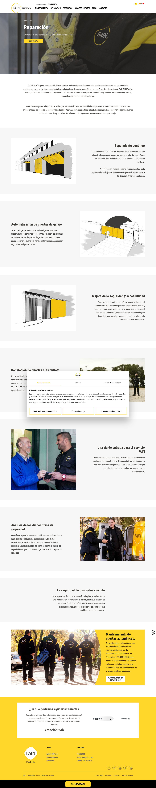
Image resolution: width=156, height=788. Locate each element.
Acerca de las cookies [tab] (112, 383)
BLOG (94, 8)
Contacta (33, 41)
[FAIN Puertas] (21, 8)
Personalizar (77, 411)
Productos (50, 761)
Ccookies (117, 776)
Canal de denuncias (127, 776)
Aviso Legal (99, 776)
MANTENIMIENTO (41, 8)
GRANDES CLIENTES (82, 8)
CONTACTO (103, 8)
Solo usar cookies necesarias (45, 411)
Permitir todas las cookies (110, 411)
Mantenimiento (52, 757)
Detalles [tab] (78, 383)
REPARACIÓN (56, 8)
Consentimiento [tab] (43, 383)
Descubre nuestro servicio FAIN (115, 679)
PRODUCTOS (67, 8)
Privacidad (108, 776)
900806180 (125, 719)
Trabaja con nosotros (84, 761)
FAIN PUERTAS (52, 4)
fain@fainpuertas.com (85, 757)
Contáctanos (79, 784)
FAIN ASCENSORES (41, 4)
